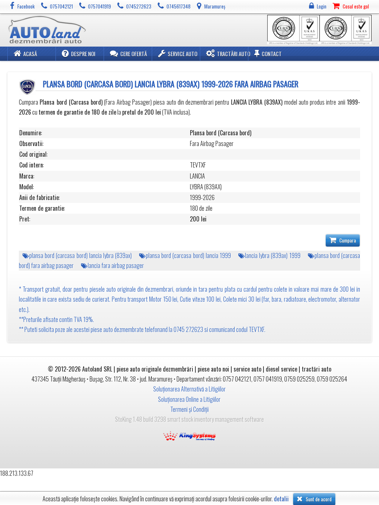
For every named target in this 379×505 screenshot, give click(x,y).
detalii (281, 499)
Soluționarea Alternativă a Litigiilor (189, 388)
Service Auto (182, 54)
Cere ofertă (133, 54)
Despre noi (83, 54)
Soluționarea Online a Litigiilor (189, 399)
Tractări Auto (233, 54)
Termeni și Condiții (189, 409)
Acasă (30, 54)
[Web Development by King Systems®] (189, 434)
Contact (272, 54)
